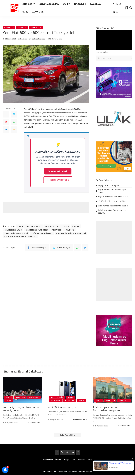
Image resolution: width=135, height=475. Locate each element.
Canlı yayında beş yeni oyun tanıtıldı (113, 205)
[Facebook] (114, 4)
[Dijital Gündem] (14, 8)
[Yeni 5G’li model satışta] (67, 390)
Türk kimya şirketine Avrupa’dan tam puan (106, 408)
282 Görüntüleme (55, 39)
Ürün (8, 400)
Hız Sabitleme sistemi (17, 233)
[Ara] (130, 8)
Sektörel (22, 28)
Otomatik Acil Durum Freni (71, 233)
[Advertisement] (51, 207)
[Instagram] (120, 4)
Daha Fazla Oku (33, 423)
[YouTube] (117, 12)
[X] (117, 4)
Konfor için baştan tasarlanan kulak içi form (21, 408)
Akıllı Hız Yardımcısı (30, 226)
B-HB (66, 226)
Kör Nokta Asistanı (43, 233)
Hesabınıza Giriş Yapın (58, 180)
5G (52, 397)
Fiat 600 (57, 230)
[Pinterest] (6, 122)
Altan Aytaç (52, 226)
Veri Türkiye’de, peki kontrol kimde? (113, 201)
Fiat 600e (70, 230)
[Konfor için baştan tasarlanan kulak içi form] (22, 390)
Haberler (9, 28)
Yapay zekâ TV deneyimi (108, 185)
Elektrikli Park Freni (37, 230)
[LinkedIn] (114, 12)
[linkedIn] (85, 247)
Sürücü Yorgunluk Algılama (21, 237)
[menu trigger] (7, 8)
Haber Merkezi (38, 39)
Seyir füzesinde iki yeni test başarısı (113, 196)
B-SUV (76, 226)
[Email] (14, 129)
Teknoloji (36, 28)
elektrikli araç (14, 230)
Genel (9, 397)
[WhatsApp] (14, 122)
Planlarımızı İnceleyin (57, 171)
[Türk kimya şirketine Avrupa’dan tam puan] (112, 390)
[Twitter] (14, 114)
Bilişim (60, 397)
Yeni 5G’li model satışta (62, 407)
